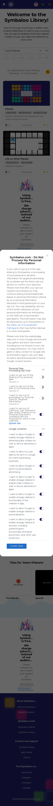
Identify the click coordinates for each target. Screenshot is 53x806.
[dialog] (26, 403)
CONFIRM (16, 546)
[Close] (47, 255)
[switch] (41, 377)
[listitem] (26, 369)
